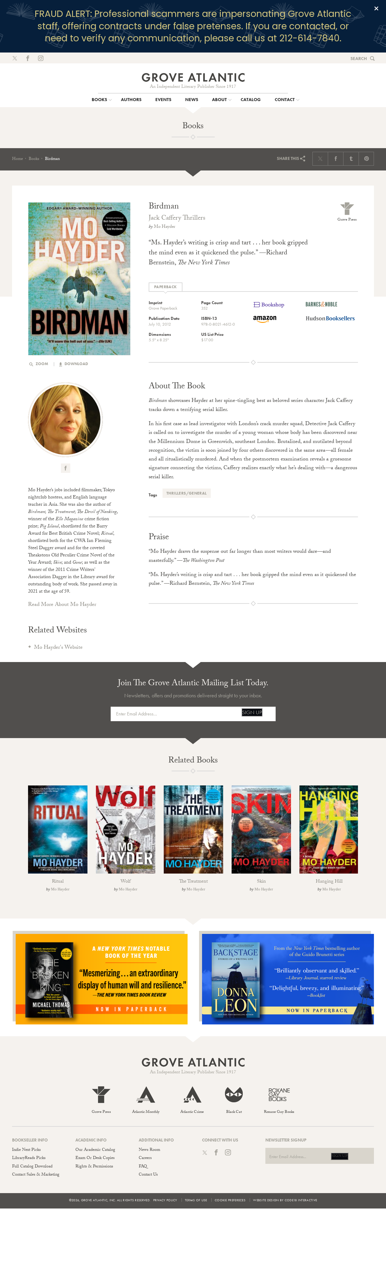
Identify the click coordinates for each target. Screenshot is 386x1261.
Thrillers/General (186, 493)
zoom (41, 363)
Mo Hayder (164, 227)
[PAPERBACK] (165, 287)
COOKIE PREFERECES (230, 1200)
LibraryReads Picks (29, 1158)
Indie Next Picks (26, 1150)
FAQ (143, 1166)
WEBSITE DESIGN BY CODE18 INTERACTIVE (285, 1200)
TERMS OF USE (196, 1200)
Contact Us (148, 1175)
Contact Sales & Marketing (35, 1175)
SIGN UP (252, 712)
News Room (149, 1150)
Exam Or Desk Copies (95, 1158)
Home (17, 159)
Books (34, 159)
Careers (145, 1158)
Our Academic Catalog (95, 1150)
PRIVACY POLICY (165, 1200)
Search (358, 59)
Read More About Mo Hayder (62, 605)
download (76, 363)
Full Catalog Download (32, 1166)
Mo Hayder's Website (58, 648)
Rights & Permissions (94, 1166)
